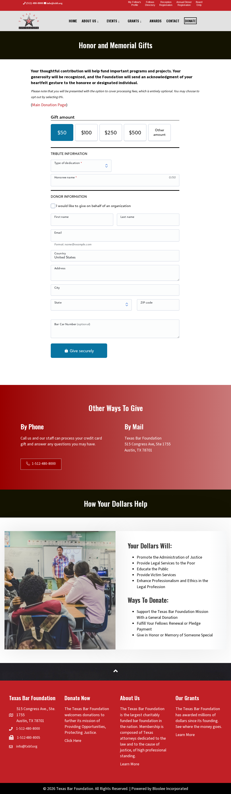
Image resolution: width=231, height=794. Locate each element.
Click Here (73, 740)
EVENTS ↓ (113, 20)
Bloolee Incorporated (170, 789)
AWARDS (156, 20)
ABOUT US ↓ (90, 20)
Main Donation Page (49, 105)
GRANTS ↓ (135, 20)
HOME (73, 20)
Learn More (129, 764)
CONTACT (172, 20)
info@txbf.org (26, 746)
